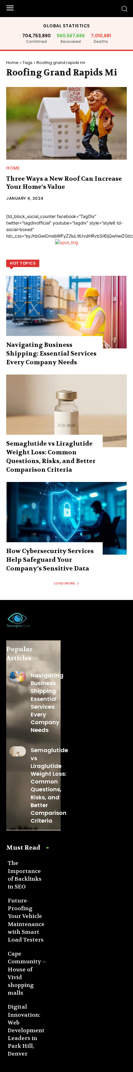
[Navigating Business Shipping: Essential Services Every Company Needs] (66, 312)
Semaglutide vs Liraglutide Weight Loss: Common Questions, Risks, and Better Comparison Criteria (49, 785)
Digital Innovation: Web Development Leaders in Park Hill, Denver (26, 1030)
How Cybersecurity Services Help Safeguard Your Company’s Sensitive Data (50, 559)
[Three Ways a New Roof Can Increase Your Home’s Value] (66, 123)
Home (12, 63)
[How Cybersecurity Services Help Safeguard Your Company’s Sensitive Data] (66, 518)
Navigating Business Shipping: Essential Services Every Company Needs (51, 353)
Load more (64, 583)
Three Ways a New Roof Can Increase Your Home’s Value (64, 183)
